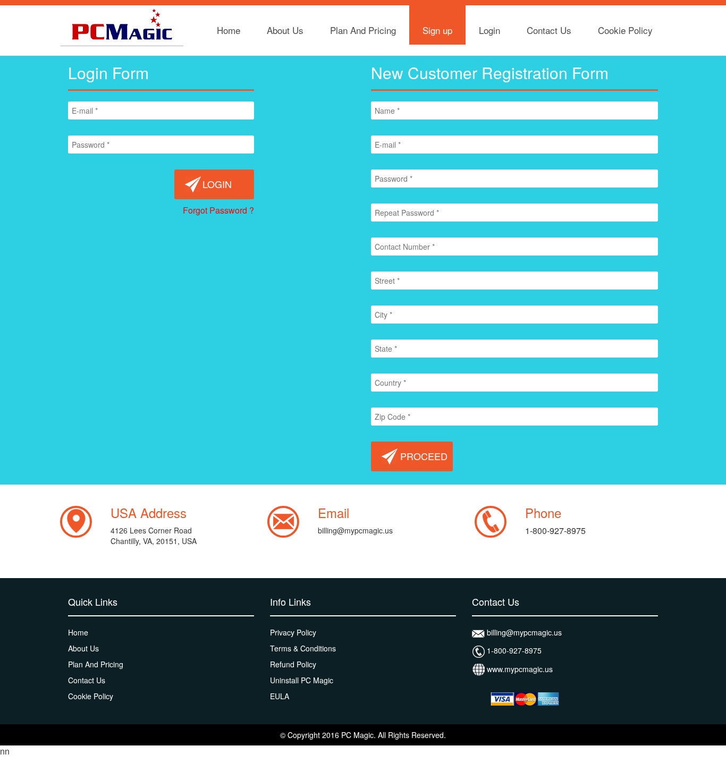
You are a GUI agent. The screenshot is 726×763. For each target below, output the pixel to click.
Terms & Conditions (303, 648)
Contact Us (549, 30)
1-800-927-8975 (513, 650)
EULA (279, 696)
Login (489, 30)
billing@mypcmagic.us (355, 530)
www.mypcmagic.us (519, 669)
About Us (285, 30)
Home (228, 30)
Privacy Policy (293, 632)
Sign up (437, 30)
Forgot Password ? (218, 210)
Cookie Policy (625, 30)
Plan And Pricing (363, 30)
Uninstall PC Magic (301, 680)
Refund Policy (293, 664)
